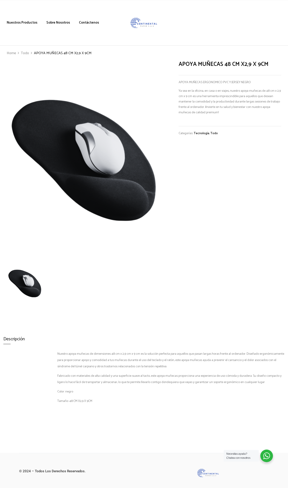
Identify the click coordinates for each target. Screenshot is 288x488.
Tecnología (201, 133)
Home (11, 53)
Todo (25, 53)
